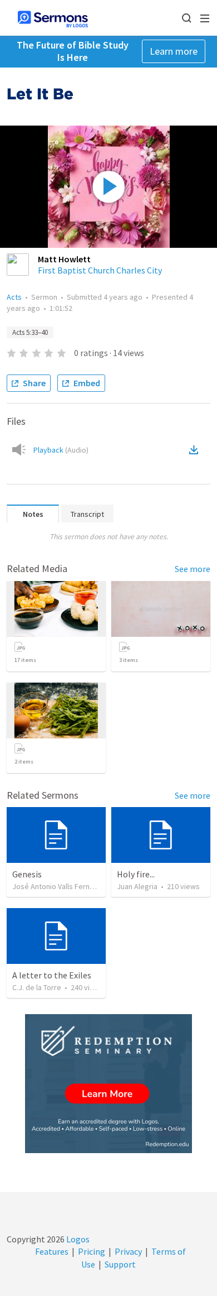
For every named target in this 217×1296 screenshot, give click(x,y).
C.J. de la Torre (36, 987)
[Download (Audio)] (196, 449)
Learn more (174, 51)
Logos (77, 1239)
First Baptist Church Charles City (100, 270)
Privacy (128, 1251)
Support (120, 1264)
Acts (14, 297)
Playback (60, 450)
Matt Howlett (64, 259)
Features (51, 1251)
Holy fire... (136, 874)
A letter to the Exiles (51, 975)
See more (192, 568)
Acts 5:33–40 (30, 332)
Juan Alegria (137, 886)
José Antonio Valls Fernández (61, 886)
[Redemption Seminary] (108, 1083)
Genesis (27, 874)
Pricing (91, 1251)
